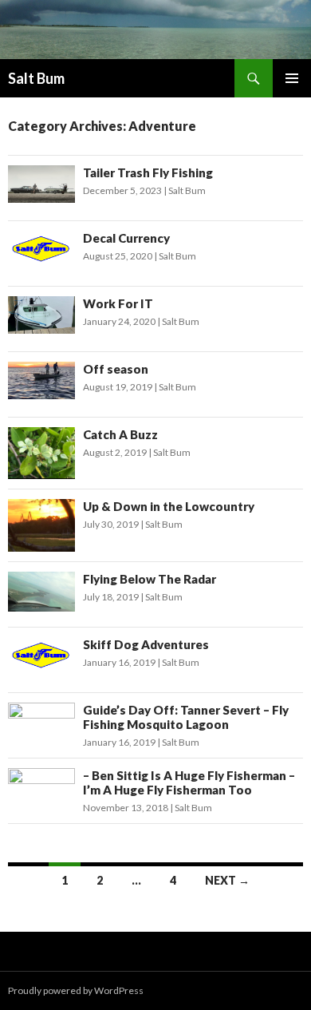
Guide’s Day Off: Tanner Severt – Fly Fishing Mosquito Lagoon (186, 717)
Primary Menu (292, 78)
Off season (115, 369)
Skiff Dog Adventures (146, 644)
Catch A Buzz (120, 434)
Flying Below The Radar (149, 579)
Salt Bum (36, 78)
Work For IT (118, 303)
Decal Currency (126, 238)
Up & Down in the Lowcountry (168, 506)
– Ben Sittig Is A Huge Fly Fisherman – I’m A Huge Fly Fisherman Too (189, 782)
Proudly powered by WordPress (76, 990)
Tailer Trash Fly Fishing (148, 172)
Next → (227, 880)
